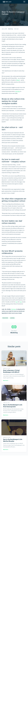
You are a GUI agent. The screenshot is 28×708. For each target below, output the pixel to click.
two (21, 302)
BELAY (18, 80)
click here (17, 91)
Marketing (10, 29)
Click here (13, 309)
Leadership (12, 318)
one (17, 302)
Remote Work (5, 318)
